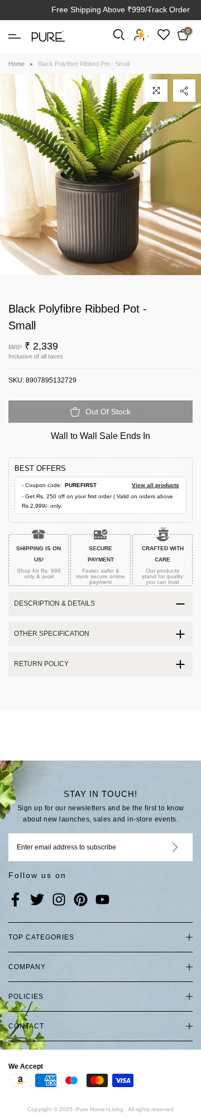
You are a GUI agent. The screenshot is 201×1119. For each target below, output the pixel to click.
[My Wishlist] (163, 34)
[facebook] (15, 900)
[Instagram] (59, 900)
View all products (155, 485)
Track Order (168, 9)
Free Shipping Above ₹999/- (100, 9)
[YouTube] (102, 900)
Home (16, 63)
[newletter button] (162, 847)
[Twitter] (37, 900)
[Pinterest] (81, 900)
